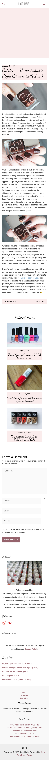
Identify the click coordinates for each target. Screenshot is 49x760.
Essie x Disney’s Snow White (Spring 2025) (20, 668)
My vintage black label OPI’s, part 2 (17, 664)
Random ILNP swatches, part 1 (15, 672)
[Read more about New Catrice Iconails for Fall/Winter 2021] (24, 418)
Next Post (41, 301)
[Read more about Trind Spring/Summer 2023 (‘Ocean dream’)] (24, 335)
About (24, 692)
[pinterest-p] (10, 623)
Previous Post (9, 301)
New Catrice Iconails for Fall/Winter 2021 (25, 438)
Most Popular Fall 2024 (12, 676)
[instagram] (5, 623)
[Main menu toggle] (44, 3)
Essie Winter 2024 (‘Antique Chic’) (16, 680)
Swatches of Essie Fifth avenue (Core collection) (24, 399)
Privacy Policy (24, 698)
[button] (3, 4)
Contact (24, 695)
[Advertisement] (24, 33)
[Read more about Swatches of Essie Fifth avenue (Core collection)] (24, 377)
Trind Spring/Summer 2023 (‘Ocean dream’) (24, 356)
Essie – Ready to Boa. (30, 278)
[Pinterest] (26, 748)
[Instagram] (23, 748)
